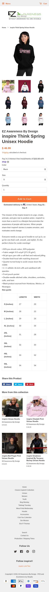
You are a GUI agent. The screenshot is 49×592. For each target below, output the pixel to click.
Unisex (24, 493)
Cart (45, 3)
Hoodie (24, 511)
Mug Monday (24, 502)
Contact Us (24, 535)
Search (24, 532)
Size (3, 175)
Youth (24, 499)
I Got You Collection (24, 517)
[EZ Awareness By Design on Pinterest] (27, 552)
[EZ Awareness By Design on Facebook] (21, 552)
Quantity (5, 185)
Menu (8, 3)
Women (24, 496)
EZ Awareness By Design (27, 574)
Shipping (5, 153)
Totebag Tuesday (24, 505)
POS (39, 574)
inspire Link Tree (24, 566)
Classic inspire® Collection (24, 490)
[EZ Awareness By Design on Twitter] (15, 552)
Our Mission (24, 520)
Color (4, 165)
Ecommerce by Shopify (24, 577)
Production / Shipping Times (24, 539)
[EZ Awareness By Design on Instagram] (33, 552)
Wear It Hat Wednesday (24, 508)
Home (4, 27)
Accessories (24, 514)
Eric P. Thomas (24, 524)
